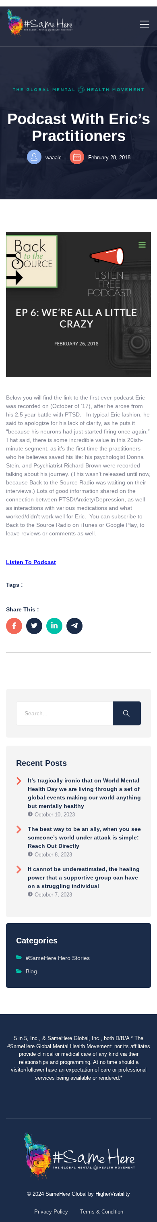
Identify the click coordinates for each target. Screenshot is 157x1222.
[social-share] (14, 626)
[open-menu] (143, 23)
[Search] (127, 713)
